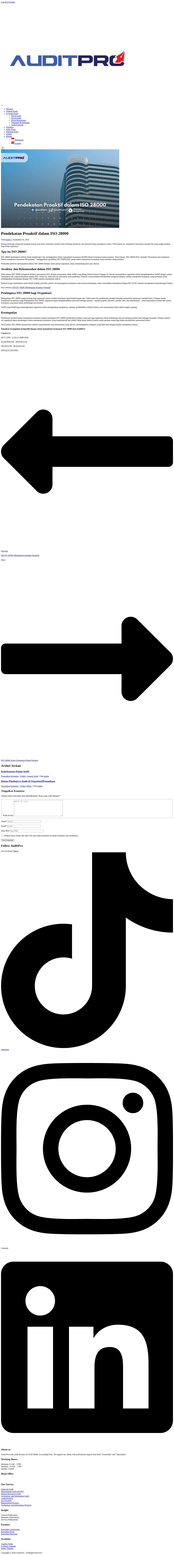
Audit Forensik (17, 125)
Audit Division (7, 1498)
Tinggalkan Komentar (10, 776)
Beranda (9, 109)
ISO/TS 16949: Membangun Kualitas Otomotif (31, 287)
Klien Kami (11, 129)
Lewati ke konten (8, 2)
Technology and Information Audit (15, 1496)
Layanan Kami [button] (12, 113)
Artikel (9, 134)
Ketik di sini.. (8, 815)
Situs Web (5, 831)
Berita (29, 786)
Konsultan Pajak (7, 1532)
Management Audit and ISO (12, 1491)
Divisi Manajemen (18, 120)
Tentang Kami (12, 111)
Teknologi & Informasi (20, 123)
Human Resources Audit (11, 1494)
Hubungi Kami (12, 132)
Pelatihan (10, 127)
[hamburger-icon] (2, 105)
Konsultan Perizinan (9, 1534)
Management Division (10, 1503)
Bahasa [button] (9, 136)
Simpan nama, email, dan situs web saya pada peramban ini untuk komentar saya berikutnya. (41, 836)
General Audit (32, 776)
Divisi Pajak (16, 118)
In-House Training (8, 1546)
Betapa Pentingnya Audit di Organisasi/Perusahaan (28, 781)
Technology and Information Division (16, 1505)
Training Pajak (7, 1544)
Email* (4, 826)
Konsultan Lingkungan (10, 1529)
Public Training (7, 1548)
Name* (4, 821)
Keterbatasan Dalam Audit (15, 771)
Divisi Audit (16, 116)
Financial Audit (7, 1489)
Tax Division (6, 1501)
